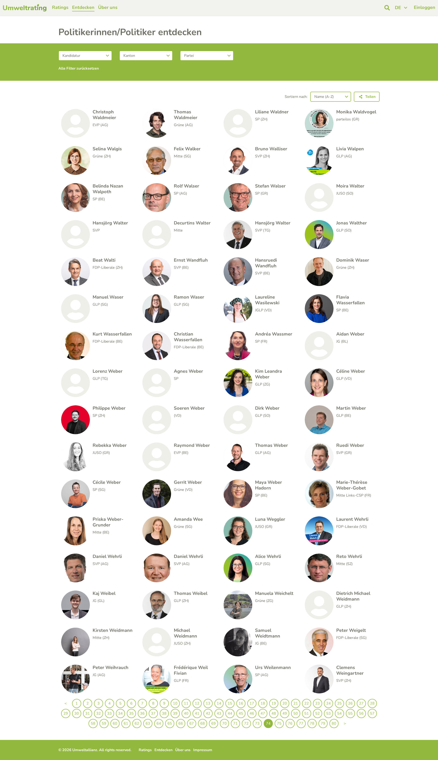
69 (213, 723)
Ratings (60, 7)
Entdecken (83, 7)
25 (339, 703)
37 (153, 713)
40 (186, 713)
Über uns (107, 7)
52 (317, 713)
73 (257, 723)
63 (148, 723)
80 (334, 723)
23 (317, 703)
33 (109, 713)
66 (180, 723)
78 (312, 723)
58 (93, 723)
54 (339, 713)
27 (361, 703)
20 (284, 703)
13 (208, 703)
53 (328, 713)
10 (175, 703)
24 (328, 703)
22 (306, 703)
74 (268, 723)
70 (224, 723)
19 (273, 703)
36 (142, 713)
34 (120, 713)
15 (230, 703)
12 (197, 703)
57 (372, 713)
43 (219, 713)
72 (246, 723)
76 (290, 723)
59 (104, 723)
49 (284, 713)
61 (126, 723)
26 (350, 703)
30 (76, 713)
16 (241, 703)
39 (175, 713)
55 (350, 713)
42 (208, 713)
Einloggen (424, 7)
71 (235, 723)
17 (252, 703)
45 (241, 713)
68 (202, 723)
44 (230, 713)
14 (219, 703)
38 (164, 713)
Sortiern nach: (296, 96)
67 (191, 723)
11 (186, 703)
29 (65, 713)
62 (137, 723)
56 (361, 713)
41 (197, 713)
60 (115, 723)
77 (301, 723)
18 (263, 703)
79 (323, 723)
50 (295, 713)
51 (306, 713)
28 (372, 703)
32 (98, 713)
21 (295, 703)
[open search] (387, 8)
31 (87, 713)
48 (273, 713)
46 (252, 713)
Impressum (202, 749)
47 (263, 713)
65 (169, 723)
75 (279, 723)
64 (158, 723)
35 (131, 713)
